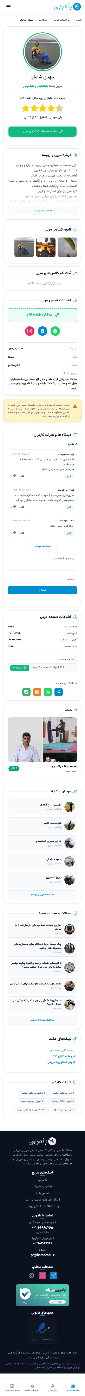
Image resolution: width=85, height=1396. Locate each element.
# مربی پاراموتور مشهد (64, 1110)
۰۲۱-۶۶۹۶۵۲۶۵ (42, 1227)
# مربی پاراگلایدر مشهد (63, 1093)
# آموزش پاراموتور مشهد (32, 1101)
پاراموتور (28, 86)
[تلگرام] (42, 331)
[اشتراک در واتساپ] (48, 692)
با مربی (42, 1180)
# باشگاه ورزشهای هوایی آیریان (31, 1110)
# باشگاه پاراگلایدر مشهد (33, 1093)
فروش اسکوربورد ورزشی (61, 1062)
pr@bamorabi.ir (42, 1255)
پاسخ (69, 476)
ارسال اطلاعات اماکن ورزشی (42, 1206)
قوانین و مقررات (43, 1186)
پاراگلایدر (42, 20)
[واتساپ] (55, 331)
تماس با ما (42, 1193)
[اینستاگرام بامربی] (42, 1275)
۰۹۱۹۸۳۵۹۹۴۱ (42, 1243)
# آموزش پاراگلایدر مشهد (62, 1101)
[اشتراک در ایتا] (37, 692)
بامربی (78, 20)
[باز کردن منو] (8, 6)
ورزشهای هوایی (61, 20)
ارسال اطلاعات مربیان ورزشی (42, 1200)
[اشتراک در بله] (26, 692)
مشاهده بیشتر (43, 546)
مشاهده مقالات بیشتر (43, 1020)
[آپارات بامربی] (31, 1275)
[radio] (26, 109)
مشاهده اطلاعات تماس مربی (39, 131)
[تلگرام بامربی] (53, 1275)
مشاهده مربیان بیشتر (42, 894)
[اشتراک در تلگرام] (58, 692)
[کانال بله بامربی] (42, 1295)
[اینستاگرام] (29, 331)
